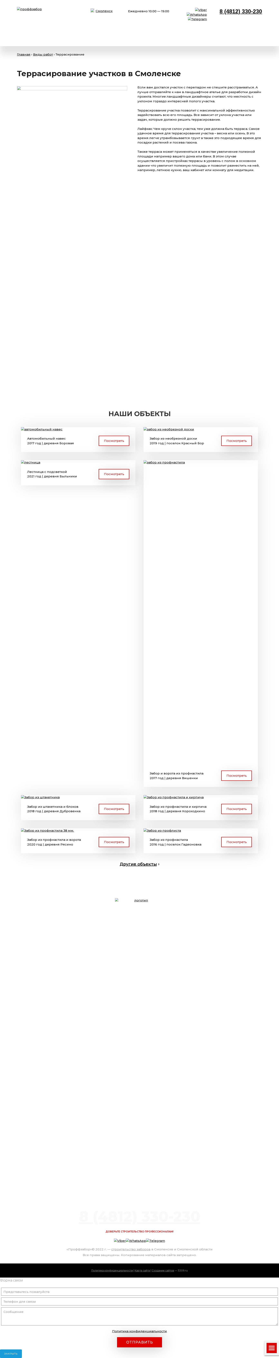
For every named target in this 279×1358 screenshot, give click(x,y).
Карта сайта (142, 1270)
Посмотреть (114, 441)
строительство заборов (131, 1249)
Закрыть (11, 1353)
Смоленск (104, 11)
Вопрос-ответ (146, 37)
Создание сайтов (163, 1270)
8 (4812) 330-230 (241, 11)
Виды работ (28, 37)
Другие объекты (138, 864)
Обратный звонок (237, 37)
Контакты (181, 37)
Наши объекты (104, 37)
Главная (23, 54)
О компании (65, 37)
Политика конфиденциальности (112, 1270)
